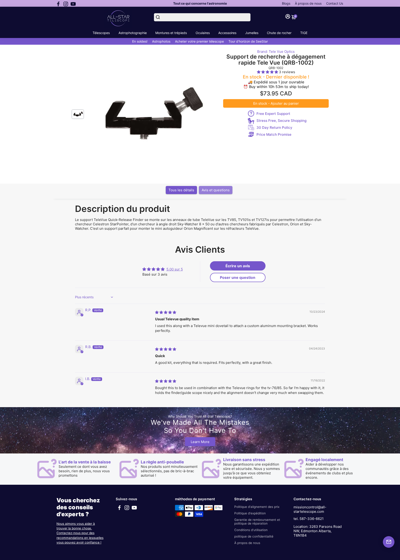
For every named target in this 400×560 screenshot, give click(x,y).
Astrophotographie (133, 33)
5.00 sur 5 (174, 269)
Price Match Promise (273, 134)
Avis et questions (216, 190)
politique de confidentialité (253, 536)
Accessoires (227, 33)
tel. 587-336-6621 (309, 518)
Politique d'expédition (250, 513)
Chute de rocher (279, 33)
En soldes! (139, 41)
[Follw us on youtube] (73, 3)
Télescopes (101, 33)
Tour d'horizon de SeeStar (248, 41)
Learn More (200, 441)
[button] (268, 72)
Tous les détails (181, 190)
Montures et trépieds (171, 33)
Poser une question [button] (237, 277)
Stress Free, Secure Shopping (281, 120)
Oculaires (203, 33)
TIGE (303, 33)
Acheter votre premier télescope (199, 41)
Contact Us (334, 3)
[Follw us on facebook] (58, 3)
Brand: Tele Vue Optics (276, 51)
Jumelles (251, 33)
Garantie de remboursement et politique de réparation (257, 521)
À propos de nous (308, 3)
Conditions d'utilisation (251, 530)
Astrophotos (161, 41)
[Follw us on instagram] (66, 3)
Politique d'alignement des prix (256, 507)
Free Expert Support (273, 113)
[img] (165, 312)
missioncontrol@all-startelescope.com (310, 509)
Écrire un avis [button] (237, 266)
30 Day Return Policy (274, 127)
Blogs (286, 3)
